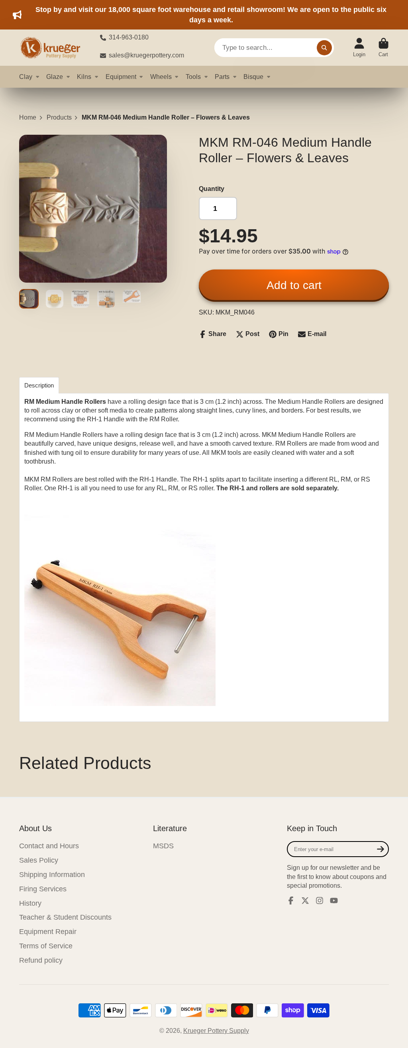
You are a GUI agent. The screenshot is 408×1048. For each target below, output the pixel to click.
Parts (222, 76)
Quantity (211, 188)
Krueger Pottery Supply (216, 1030)
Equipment (121, 76)
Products (59, 117)
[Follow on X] (305, 900)
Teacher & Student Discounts (65, 917)
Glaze (54, 76)
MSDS (163, 846)
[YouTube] (334, 900)
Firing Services (43, 889)
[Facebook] (291, 900)
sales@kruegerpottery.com (146, 55)
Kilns (84, 76)
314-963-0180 (129, 37)
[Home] (53, 47)
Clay (25, 76)
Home (27, 117)
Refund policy (41, 960)
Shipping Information (52, 875)
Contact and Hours (49, 846)
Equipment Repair (47, 932)
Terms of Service (46, 946)
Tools (193, 76)
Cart (383, 48)
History (30, 903)
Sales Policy (38, 860)
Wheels (161, 76)
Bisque (253, 76)
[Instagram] (320, 900)
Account (359, 48)
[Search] (324, 47)
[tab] (39, 385)
